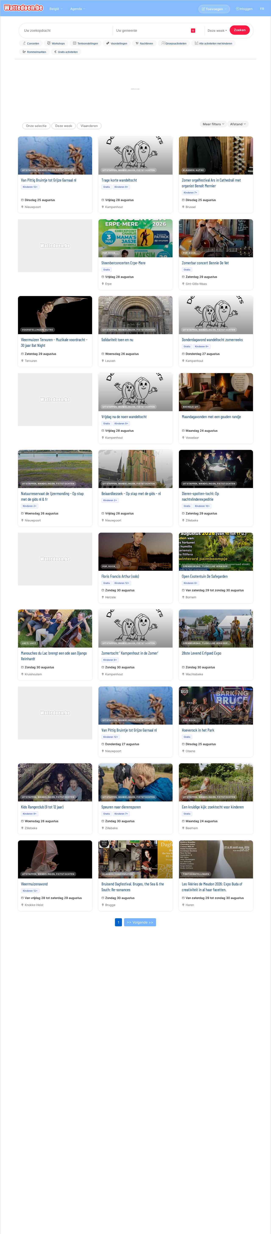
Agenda (76, 9)
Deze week (216, 31)
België (54, 9)
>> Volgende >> (140, 922)
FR (262, 9)
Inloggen (246, 9)
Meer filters (212, 124)
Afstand (236, 124)
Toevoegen (214, 9)
